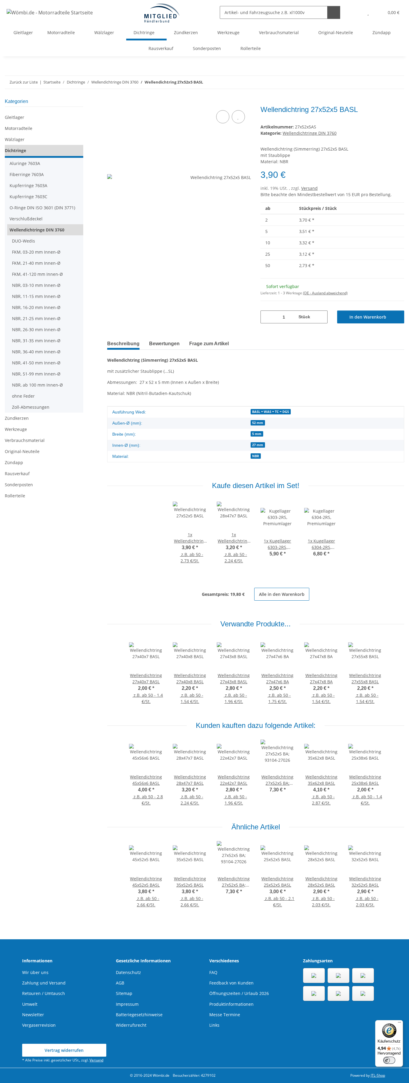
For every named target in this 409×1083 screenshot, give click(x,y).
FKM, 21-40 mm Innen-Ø (36, 263)
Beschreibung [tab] (123, 343)
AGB (120, 983)
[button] (356, 12)
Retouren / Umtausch (43, 993)
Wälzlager (15, 139)
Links (214, 1025)
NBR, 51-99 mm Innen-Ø (36, 374)
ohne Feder (23, 396)
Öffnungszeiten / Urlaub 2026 (239, 993)
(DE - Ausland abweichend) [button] (325, 293)
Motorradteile (18, 128)
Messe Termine (224, 1014)
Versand (309, 188)
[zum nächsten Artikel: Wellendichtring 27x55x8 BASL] (397, 82)
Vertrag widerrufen (64, 1050)
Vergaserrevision (39, 1025)
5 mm (256, 434)
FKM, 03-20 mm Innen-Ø (36, 252)
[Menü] (399, 1023)
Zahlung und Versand (44, 983)
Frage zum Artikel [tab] (209, 343)
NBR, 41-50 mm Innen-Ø (36, 363)
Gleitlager (14, 117)
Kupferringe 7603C (28, 196)
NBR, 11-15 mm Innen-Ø (36, 296)
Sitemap (124, 993)
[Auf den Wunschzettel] (238, 116)
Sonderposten (19, 484)
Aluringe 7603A (25, 163)
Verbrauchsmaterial (25, 440)
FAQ (213, 972)
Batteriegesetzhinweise (139, 1014)
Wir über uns (35, 972)
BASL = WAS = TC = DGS (270, 412)
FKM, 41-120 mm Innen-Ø (37, 274)
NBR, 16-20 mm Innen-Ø (36, 307)
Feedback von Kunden (231, 983)
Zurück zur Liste (24, 82)
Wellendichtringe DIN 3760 (310, 133)
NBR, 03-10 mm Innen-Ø (36, 285)
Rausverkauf (17, 473)
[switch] (389, 1060)
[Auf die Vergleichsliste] (222, 116)
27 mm (257, 445)
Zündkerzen (17, 418)
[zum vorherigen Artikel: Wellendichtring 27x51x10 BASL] (384, 82)
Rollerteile (15, 496)
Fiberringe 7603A (27, 174)
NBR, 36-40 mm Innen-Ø (36, 352)
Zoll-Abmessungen (30, 407)
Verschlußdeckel (26, 219)
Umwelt (29, 1004)
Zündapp (14, 462)
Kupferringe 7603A (28, 185)
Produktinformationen (231, 1004)
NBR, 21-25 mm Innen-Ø (36, 318)
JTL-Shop (378, 1075)
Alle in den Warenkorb (282, 594)
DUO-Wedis (23, 241)
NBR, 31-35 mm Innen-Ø (36, 340)
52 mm (257, 423)
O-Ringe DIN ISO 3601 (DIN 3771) (42, 207)
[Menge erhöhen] (320, 317)
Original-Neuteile (22, 451)
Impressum (127, 1004)
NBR (255, 456)
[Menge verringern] (267, 317)
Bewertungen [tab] (164, 343)
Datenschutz (128, 972)
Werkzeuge (16, 429)
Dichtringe (15, 150)
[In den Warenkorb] (112, 102)
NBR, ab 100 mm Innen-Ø (37, 385)
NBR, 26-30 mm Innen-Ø (36, 329)
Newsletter (33, 1014)
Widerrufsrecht (131, 1025)
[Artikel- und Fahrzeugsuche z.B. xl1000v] (333, 12)
